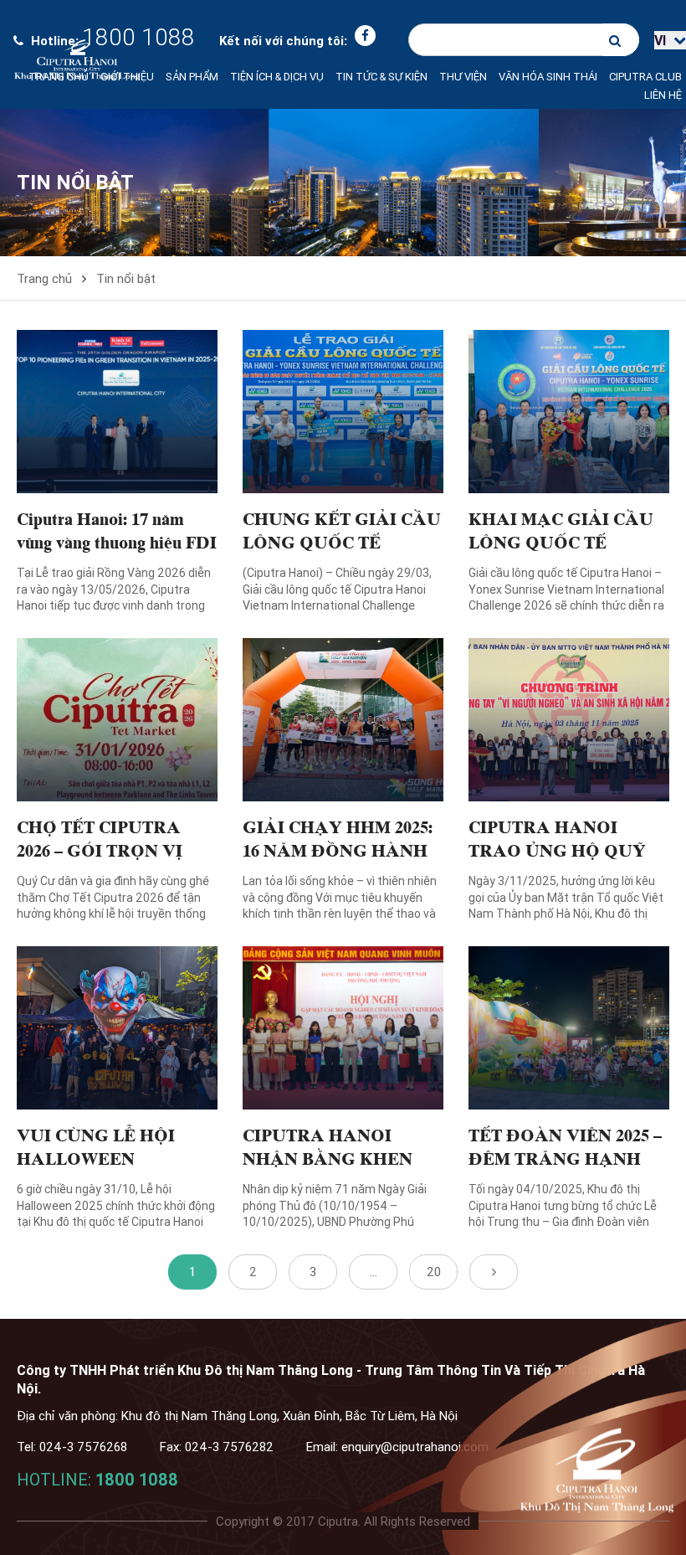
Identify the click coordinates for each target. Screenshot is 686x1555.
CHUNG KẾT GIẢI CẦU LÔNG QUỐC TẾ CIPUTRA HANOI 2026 (342, 541)
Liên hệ (663, 95)
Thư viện (463, 77)
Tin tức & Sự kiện (381, 77)
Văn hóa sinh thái (548, 77)
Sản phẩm (192, 77)
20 (434, 1272)
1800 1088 (136, 1479)
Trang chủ (58, 77)
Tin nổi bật (126, 278)
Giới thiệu (127, 77)
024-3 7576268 (83, 1447)
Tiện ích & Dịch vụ (277, 77)
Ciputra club (645, 77)
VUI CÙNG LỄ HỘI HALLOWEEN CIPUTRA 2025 (96, 1157)
